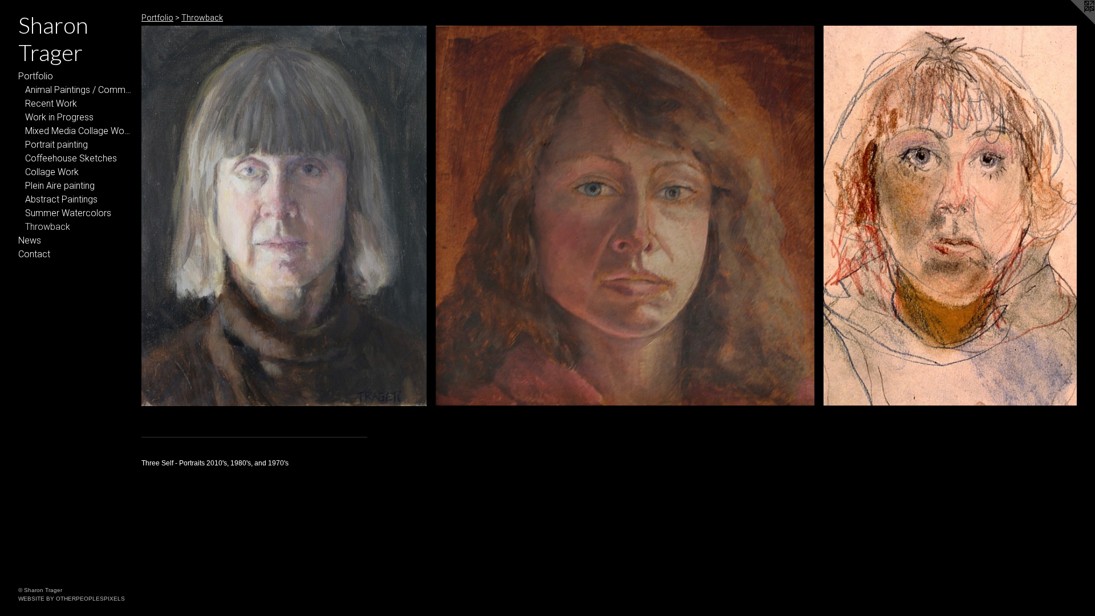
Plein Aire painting (60, 185)
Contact (34, 254)
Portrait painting (56, 144)
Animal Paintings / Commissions (78, 89)
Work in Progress (59, 117)
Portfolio (35, 76)
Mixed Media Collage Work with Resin (78, 130)
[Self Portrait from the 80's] (625, 216)
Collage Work (52, 172)
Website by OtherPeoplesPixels (71, 598)
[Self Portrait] (284, 216)
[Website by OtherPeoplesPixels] (1072, 23)
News (29, 240)
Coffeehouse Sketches (71, 158)
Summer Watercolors (68, 213)
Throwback (47, 226)
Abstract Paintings (61, 199)
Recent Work (51, 103)
